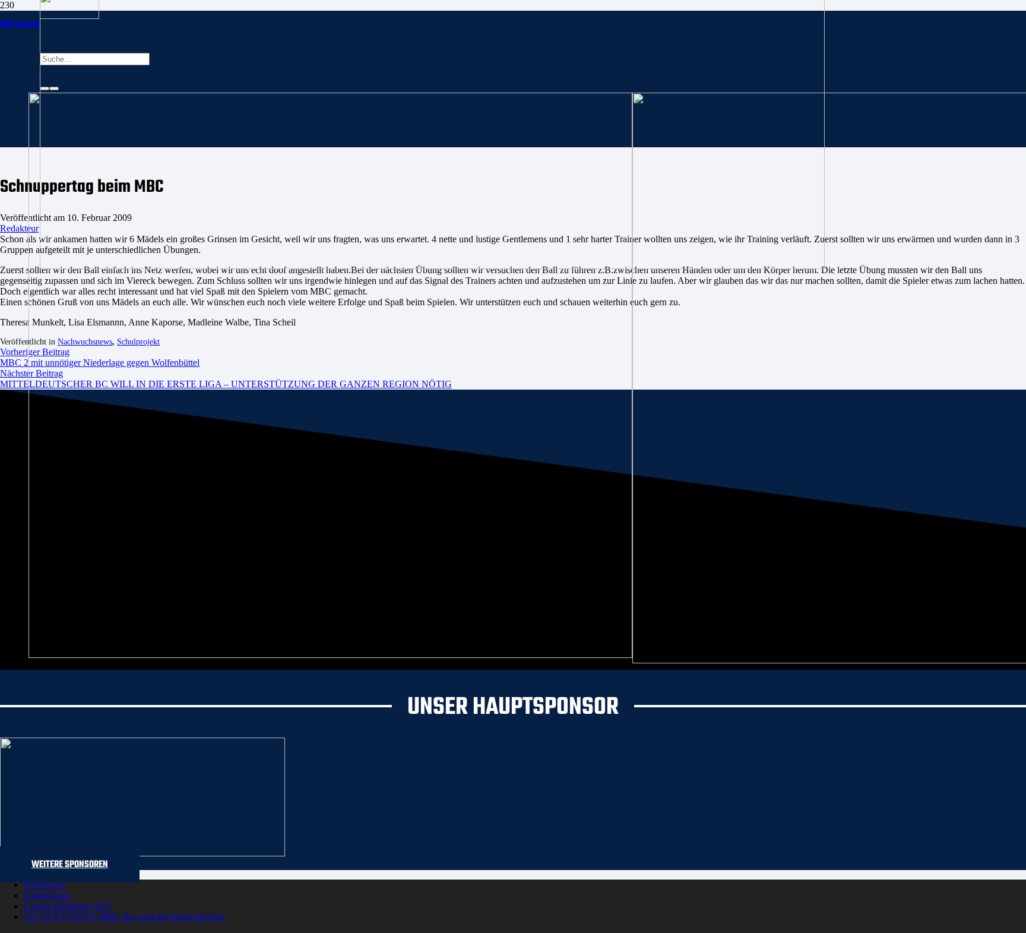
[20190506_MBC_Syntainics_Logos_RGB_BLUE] (330, 655)
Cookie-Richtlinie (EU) (68, 906)
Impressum (44, 885)
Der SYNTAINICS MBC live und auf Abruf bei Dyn (124, 917)
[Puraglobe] (142, 853)
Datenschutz (47, 895)
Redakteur (19, 228)
